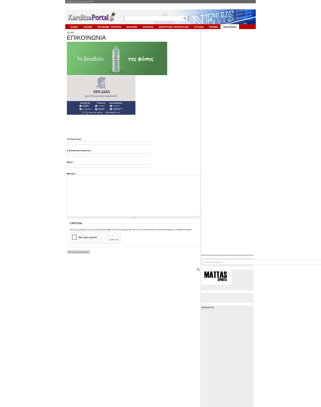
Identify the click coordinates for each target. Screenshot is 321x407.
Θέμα (70, 162)
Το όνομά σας (74, 138)
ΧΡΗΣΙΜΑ (213, 26)
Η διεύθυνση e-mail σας (79, 150)
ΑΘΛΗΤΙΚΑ (148, 26)
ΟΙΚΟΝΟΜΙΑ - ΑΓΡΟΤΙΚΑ (109, 26)
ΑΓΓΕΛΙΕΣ (199, 26)
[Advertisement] (126, 125)
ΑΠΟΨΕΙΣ (87, 26)
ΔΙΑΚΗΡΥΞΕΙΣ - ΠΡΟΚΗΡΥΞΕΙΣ (174, 26)
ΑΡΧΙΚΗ (74, 26)
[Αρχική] (91, 15)
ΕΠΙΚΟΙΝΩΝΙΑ (230, 26)
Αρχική (70, 32)
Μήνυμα (72, 173)
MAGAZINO (132, 26)
